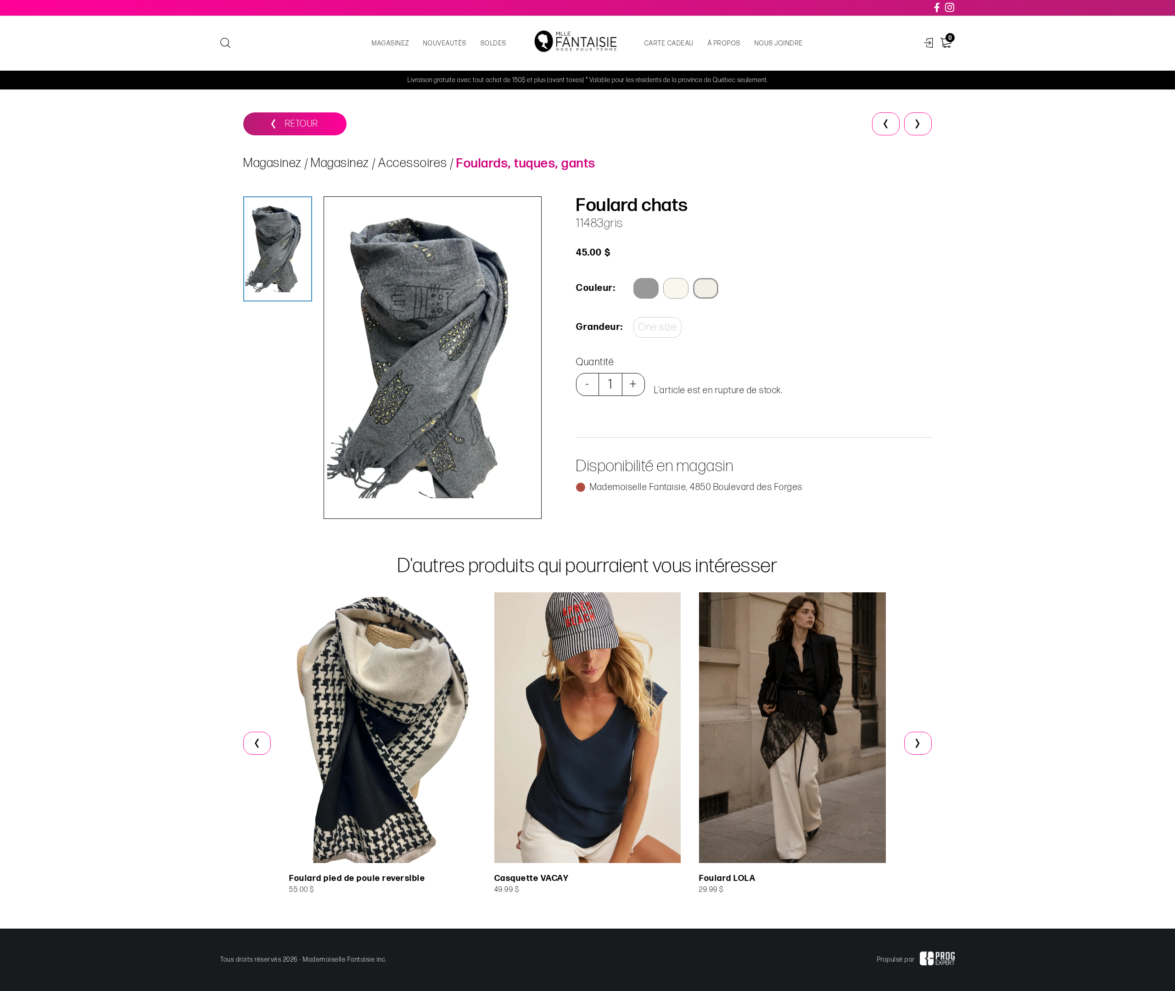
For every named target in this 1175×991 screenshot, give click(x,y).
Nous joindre (779, 43)
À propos (724, 43)
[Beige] (675, 288)
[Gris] (705, 288)
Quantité (595, 362)
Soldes (494, 43)
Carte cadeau (669, 43)
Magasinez (390, 43)
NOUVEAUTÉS (445, 43)
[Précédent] (886, 123)
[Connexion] (929, 43)
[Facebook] (937, 7)
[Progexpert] (937, 960)
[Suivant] (918, 123)
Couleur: (595, 288)
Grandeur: (599, 327)
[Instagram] (950, 7)
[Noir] (646, 288)
